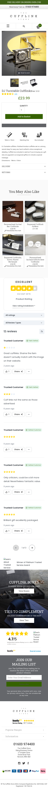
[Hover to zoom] (24, 53)
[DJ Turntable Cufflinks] (14, 83)
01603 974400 (32, 7)
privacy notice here (17, 693)
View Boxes (24, 591)
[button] (9, 94)
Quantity (24, 106)
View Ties (24, 620)
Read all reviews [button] (35, 651)
